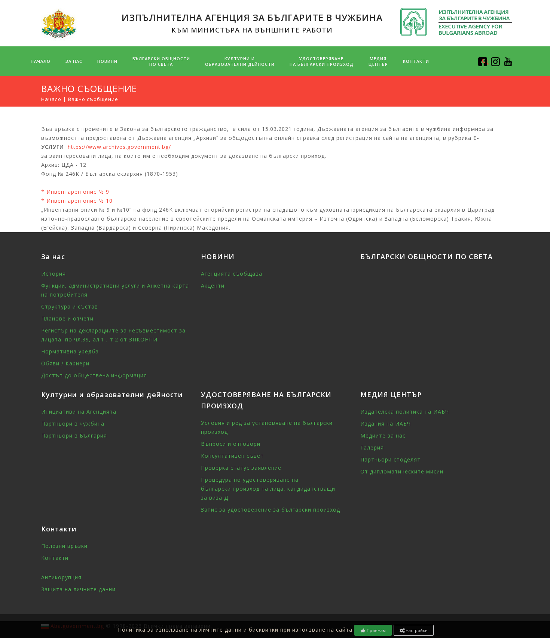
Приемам (376, 630)
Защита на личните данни (78, 589)
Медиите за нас (383, 435)
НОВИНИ (107, 61)
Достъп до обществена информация (94, 375)
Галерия (372, 447)
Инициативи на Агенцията (78, 411)
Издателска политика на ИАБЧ (404, 411)
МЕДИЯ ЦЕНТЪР (378, 61)
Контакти (416, 61)
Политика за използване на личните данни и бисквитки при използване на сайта (235, 629)
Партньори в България (74, 435)
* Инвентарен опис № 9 (75, 191)
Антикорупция (61, 577)
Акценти (212, 285)
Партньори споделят (390, 459)
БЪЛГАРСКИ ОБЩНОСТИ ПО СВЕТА (426, 256)
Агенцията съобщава (231, 273)
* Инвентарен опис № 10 (77, 200)
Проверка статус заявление (241, 467)
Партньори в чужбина (72, 423)
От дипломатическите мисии (401, 471)
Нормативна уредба (70, 351)
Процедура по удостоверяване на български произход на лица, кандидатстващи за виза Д (268, 488)
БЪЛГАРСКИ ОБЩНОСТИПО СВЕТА (161, 61)
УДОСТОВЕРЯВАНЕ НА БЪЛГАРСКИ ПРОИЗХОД (322, 61)
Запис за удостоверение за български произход (270, 509)
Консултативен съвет (232, 455)
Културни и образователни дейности (240, 61)
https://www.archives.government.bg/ (119, 146)
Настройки (416, 630)
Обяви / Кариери (65, 363)
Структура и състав (69, 306)
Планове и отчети (67, 318)
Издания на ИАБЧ (385, 423)
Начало (41, 61)
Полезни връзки (64, 545)
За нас (73, 61)
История (53, 273)
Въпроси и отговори (230, 443)
